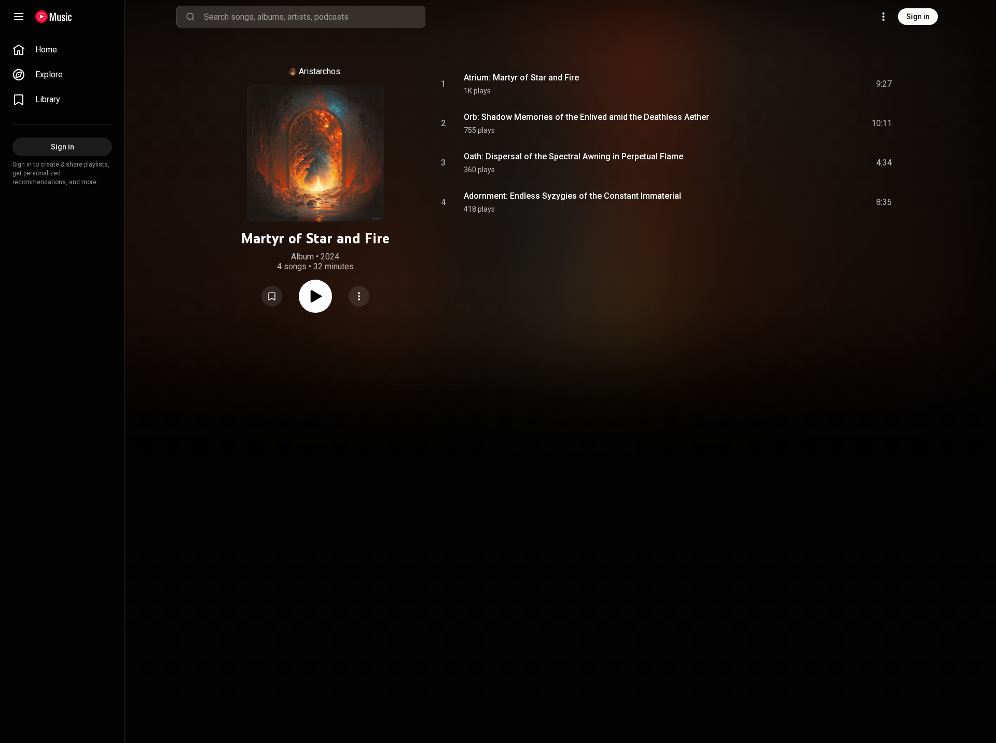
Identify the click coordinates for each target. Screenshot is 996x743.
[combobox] (314, 16)
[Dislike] (825, 84)
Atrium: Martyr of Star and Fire (521, 77)
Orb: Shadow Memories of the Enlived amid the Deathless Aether (586, 117)
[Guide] (18, 16)
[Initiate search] (190, 16)
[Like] (805, 84)
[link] (62, 49)
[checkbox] (884, 84)
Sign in (918, 16)
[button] (271, 296)
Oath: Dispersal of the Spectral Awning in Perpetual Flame (573, 156)
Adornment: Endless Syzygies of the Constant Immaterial (572, 196)
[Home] (53, 16)
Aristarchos (319, 71)
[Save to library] (272, 296)
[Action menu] (359, 296)
